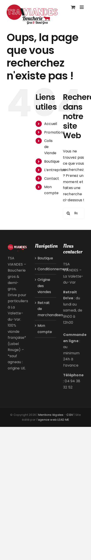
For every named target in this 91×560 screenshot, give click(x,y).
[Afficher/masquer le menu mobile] (82, 7)
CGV (69, 415)
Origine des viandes (44, 285)
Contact (51, 178)
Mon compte (45, 328)
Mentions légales (51, 415)
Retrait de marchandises (46, 308)
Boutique (52, 161)
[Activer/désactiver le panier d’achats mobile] (73, 7)
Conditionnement (46, 269)
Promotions (54, 132)
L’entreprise (55, 169)
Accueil (50, 123)
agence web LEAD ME (53, 420)
